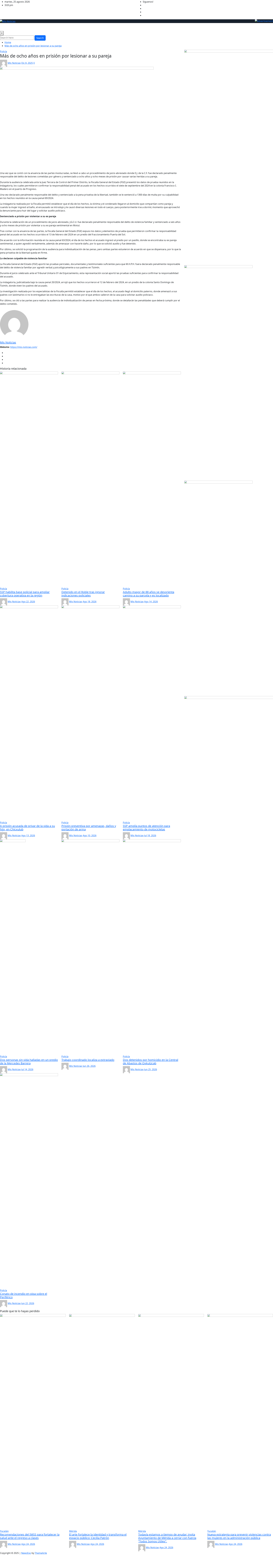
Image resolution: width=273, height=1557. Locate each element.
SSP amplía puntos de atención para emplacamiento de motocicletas (146, 827)
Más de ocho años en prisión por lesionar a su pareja (33, 45)
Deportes (110, 27)
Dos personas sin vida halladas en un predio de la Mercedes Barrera (29, 1061)
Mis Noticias (14, 63)
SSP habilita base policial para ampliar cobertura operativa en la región (25, 593)
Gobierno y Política (32, 27)
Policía (48, 27)
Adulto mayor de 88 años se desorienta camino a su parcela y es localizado (148, 593)
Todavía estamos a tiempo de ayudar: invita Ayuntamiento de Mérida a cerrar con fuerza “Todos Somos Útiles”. (167, 1538)
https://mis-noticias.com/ (23, 347)
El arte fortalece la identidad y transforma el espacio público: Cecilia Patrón (98, 1536)
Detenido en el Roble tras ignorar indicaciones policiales (83, 593)
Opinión (139, 27)
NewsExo (26, 1553)
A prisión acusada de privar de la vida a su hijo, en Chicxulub (27, 827)
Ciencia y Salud (125, 27)
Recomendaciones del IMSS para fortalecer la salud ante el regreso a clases (29, 1536)
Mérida (5, 27)
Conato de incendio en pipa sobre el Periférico (23, 1295)
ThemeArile (41, 1553)
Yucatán (15, 27)
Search (40, 38)
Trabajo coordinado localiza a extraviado (87, 1060)
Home (8, 42)
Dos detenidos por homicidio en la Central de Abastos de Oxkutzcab (150, 1061)
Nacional (58, 27)
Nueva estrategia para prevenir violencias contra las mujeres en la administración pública (239, 1536)
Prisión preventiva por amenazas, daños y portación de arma (88, 827)
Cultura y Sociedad (92, 27)
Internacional (73, 27)
